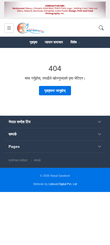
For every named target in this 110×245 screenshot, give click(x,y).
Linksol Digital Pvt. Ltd (63, 184)
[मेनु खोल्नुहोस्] (9, 28)
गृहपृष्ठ (33, 42)
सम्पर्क (37, 160)
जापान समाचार (54, 42)
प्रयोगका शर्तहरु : (19, 160)
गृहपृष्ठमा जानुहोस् (55, 91)
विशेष (74, 42)
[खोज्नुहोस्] (101, 28)
